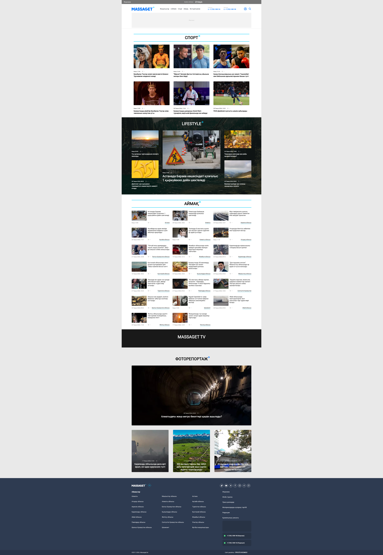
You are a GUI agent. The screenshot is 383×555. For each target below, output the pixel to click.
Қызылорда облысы (203, 273)
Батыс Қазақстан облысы (161, 256)
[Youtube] (226, 486)
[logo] (143, 8)
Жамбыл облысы (204, 256)
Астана (167, 222)
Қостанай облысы (164, 273)
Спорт (180, 9)
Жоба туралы (227, 497)
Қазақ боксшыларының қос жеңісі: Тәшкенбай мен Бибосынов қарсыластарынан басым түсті (231, 71)
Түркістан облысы (164, 290)
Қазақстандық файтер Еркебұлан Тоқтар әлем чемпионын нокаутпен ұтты (151, 108)
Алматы (207, 222)
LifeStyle (173, 9)
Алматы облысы (205, 239)
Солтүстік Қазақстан (244, 290)
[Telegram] (244, 486)
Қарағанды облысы (244, 256)
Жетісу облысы (165, 324)
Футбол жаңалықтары (200, 527)
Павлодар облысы (204, 290)
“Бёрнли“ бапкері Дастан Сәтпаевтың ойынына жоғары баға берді (191, 71)
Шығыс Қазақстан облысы (161, 307)
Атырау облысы (246, 239)
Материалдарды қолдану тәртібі (234, 507)
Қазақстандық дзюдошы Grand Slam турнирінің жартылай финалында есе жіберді (190, 108)
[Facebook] (235, 486)
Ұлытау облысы (205, 324)
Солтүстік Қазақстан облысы (173, 522)
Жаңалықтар (164, 9)
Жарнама (127, 2)
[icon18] (149, 485)
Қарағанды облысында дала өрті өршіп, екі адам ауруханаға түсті (150, 431)
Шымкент (207, 307)
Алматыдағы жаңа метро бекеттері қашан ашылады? (152, 366)
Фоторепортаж (195, 9)
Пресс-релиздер (228, 502)
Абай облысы (246, 307)
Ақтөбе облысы (164, 239)
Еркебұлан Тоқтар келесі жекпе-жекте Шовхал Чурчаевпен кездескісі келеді (151, 71)
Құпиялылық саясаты (230, 518)
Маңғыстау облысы (244, 273)
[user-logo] (245, 8)
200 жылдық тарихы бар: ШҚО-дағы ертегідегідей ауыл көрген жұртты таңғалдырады (186, 432)
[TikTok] (222, 486)
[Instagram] (240, 486)
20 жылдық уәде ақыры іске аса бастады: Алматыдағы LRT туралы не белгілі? (230, 431)
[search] (249, 8)
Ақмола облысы (246, 222)
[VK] (231, 486)
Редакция (226, 512)
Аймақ (186, 9)
